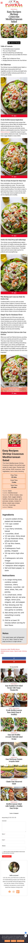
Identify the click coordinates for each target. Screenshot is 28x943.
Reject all (14, 940)
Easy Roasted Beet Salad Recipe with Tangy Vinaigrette (14, 688)
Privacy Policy (21, 940)
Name (3, 834)
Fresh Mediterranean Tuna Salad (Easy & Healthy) (14, 712)
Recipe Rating (5, 817)
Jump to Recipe (15, 43)
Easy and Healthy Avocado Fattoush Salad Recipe (14, 737)
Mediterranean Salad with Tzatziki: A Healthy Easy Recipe (13, 806)
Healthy (10, 708)
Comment (4, 820)
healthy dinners (15, 649)
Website (4, 845)
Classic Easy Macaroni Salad (14, 782)
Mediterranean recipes (7, 651)
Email (3, 839)
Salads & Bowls (14, 9)
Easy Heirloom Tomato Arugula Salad (14, 760)
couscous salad (5, 649)
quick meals (18, 651)
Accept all (7, 940)
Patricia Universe (5, 132)
